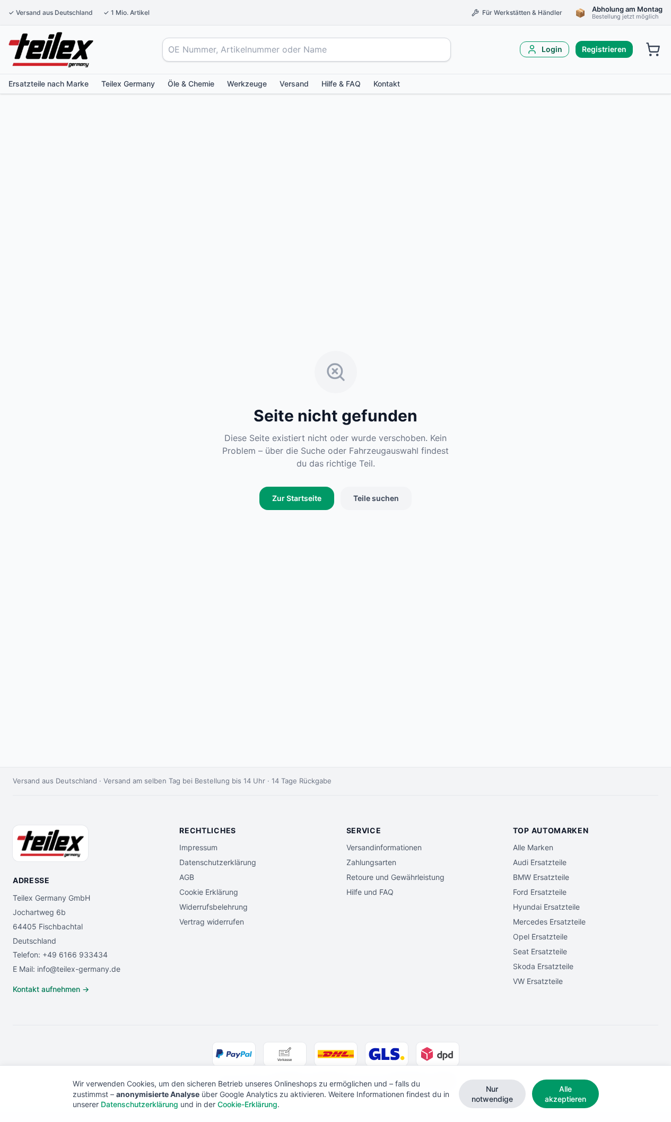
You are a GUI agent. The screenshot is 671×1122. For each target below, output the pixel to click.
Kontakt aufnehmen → (51, 989)
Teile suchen (376, 498)
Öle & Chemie (191, 83)
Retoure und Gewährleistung (395, 877)
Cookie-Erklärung (247, 1104)
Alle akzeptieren (565, 1093)
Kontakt (386, 83)
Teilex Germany (128, 83)
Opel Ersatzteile (540, 936)
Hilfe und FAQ (370, 891)
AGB (186, 877)
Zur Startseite (296, 498)
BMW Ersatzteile (541, 877)
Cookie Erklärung (208, 891)
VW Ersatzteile (538, 981)
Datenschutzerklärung (217, 862)
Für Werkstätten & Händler (522, 12)
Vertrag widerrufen (211, 921)
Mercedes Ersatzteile (549, 921)
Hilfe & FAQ (341, 83)
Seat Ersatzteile (540, 951)
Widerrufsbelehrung (213, 906)
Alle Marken (533, 847)
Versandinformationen (384, 847)
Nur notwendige (492, 1093)
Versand (294, 83)
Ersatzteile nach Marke (48, 83)
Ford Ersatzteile (540, 891)
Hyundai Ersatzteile (546, 906)
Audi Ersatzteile (540, 862)
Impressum (198, 847)
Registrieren (604, 49)
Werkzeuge (247, 83)
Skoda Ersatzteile (543, 966)
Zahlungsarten (371, 862)
